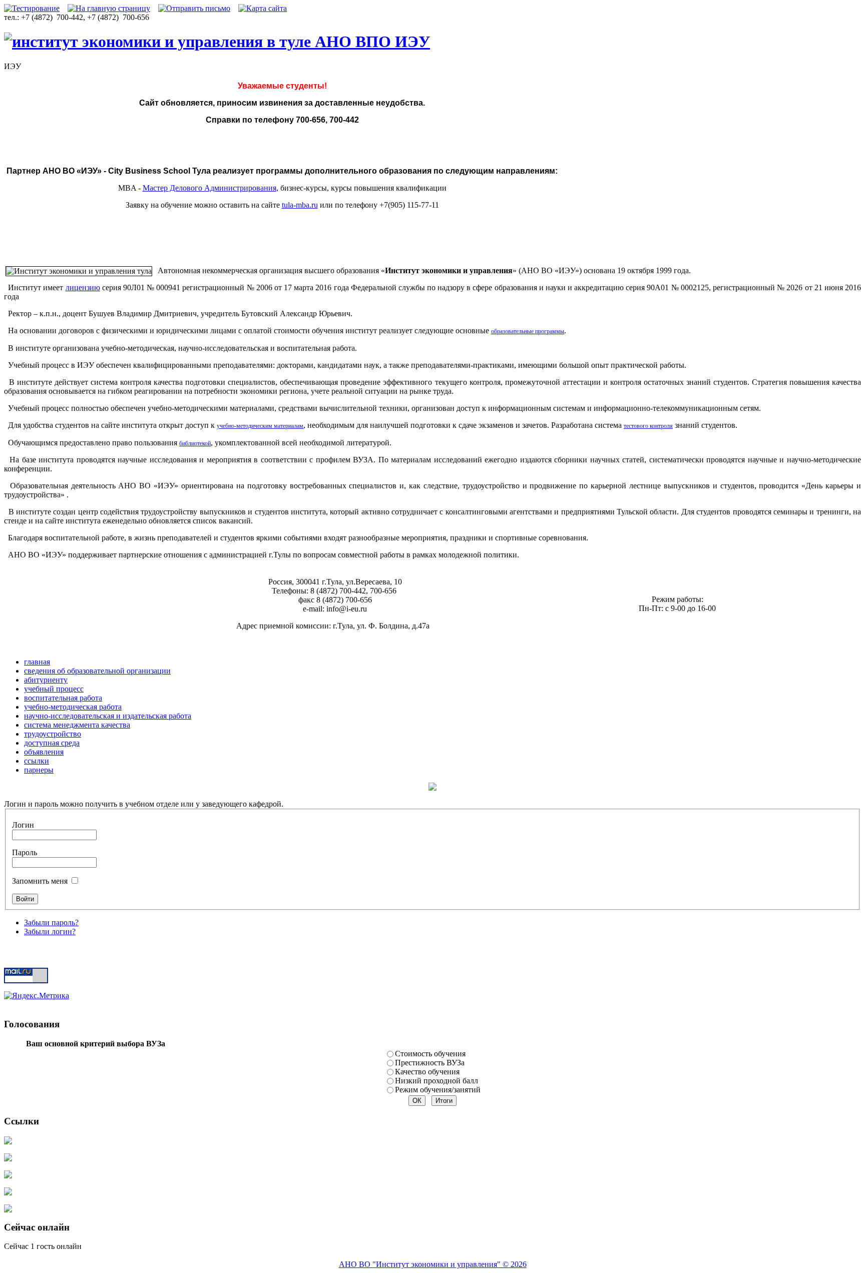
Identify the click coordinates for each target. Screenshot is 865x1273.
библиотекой (195, 443)
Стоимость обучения (430, 1053)
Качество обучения (427, 1071)
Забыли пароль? (51, 922)
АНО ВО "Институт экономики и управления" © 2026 (433, 1264)
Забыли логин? (50, 931)
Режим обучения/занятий (438, 1089)
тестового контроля (648, 425)
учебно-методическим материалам (260, 425)
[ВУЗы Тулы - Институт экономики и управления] (217, 42)
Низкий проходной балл (436, 1080)
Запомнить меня (41, 881)
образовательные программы (527, 331)
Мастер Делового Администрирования (209, 188)
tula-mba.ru (300, 205)
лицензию (83, 287)
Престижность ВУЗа (430, 1062)
